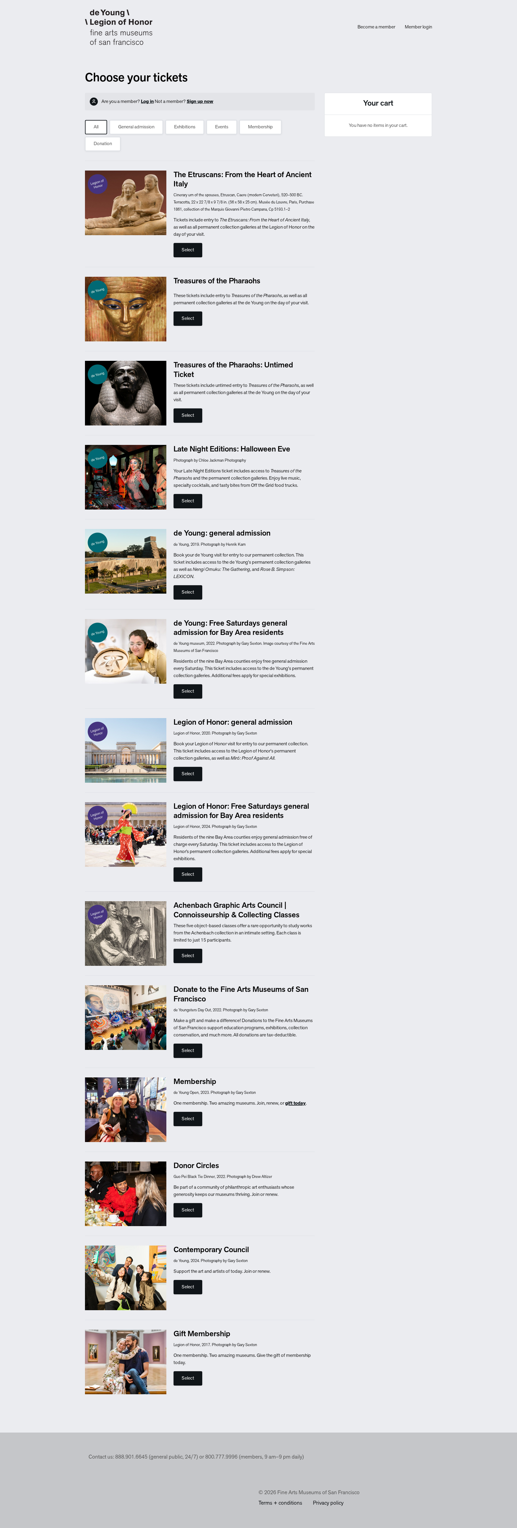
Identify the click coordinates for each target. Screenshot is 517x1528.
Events (221, 127)
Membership (260, 127)
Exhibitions (184, 127)
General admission (136, 127)
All (96, 127)
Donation (103, 144)
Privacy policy (328, 1503)
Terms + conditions (280, 1503)
